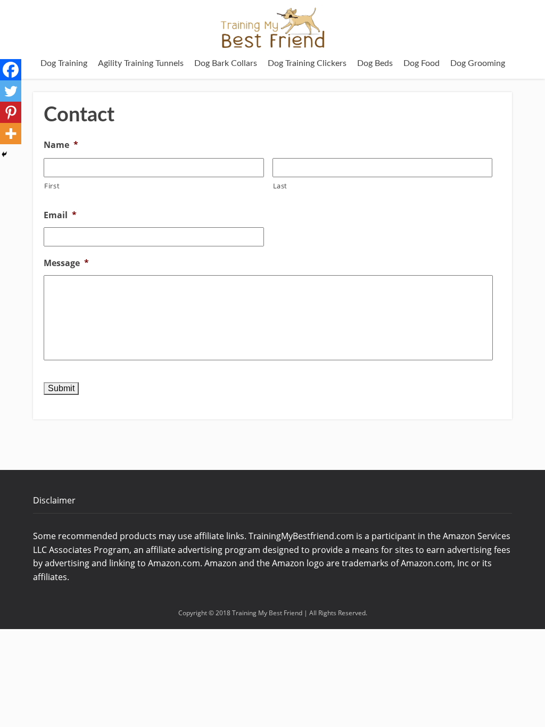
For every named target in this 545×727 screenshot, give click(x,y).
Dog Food (421, 63)
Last (280, 186)
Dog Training (63, 63)
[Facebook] (10, 69)
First (52, 186)
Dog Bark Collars (225, 63)
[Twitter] (10, 91)
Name (61, 145)
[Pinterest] (10, 112)
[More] (10, 133)
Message (66, 263)
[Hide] (4, 154)
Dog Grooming (477, 63)
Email (60, 215)
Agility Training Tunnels (141, 63)
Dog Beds (375, 63)
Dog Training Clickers (307, 63)
